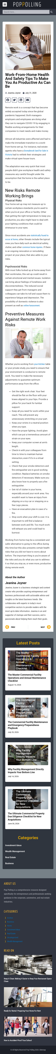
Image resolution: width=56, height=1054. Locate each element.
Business (9, 863)
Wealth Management (15, 851)
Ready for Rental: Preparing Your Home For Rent (22, 1011)
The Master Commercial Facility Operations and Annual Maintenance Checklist (27, 677)
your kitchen (39, 364)
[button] (5, 4)
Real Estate (10, 857)
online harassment (31, 305)
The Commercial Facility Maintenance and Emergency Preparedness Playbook (28, 725)
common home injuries (32, 247)
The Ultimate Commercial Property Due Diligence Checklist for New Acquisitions (26, 816)
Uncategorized (12, 937)
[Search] (51, 12)
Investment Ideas (13, 845)
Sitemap (43, 1050)
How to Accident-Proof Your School (18, 1040)
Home (9, 926)
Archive (10, 918)
